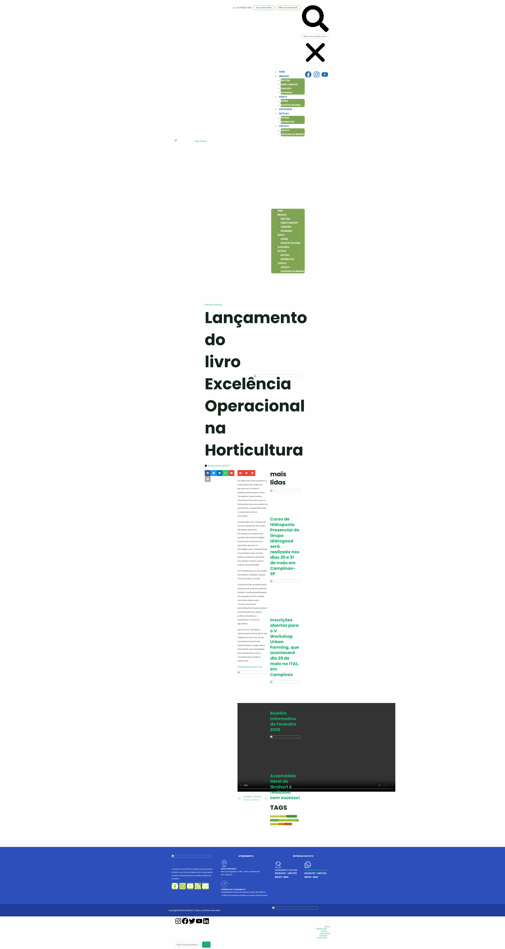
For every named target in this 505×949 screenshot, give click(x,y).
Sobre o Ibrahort (289, 84)
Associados (285, 109)
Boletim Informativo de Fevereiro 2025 (283, 721)
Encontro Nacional (291, 105)
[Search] (206, 945)
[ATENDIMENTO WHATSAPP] (307, 864)
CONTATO (284, 126)
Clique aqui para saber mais (250, 666)
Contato (285, 130)
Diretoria (285, 80)
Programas (286, 92)
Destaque (209, 304)
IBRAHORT (284, 76)
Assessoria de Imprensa (293, 134)
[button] (315, 19)
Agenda (284, 101)
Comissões (286, 88)
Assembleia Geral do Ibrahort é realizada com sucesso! (285, 787)
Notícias (284, 113)
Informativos (287, 122)
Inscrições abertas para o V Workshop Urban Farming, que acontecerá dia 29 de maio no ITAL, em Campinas (284, 647)
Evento (283, 96)
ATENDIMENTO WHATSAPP (316, 870)
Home (282, 71)
